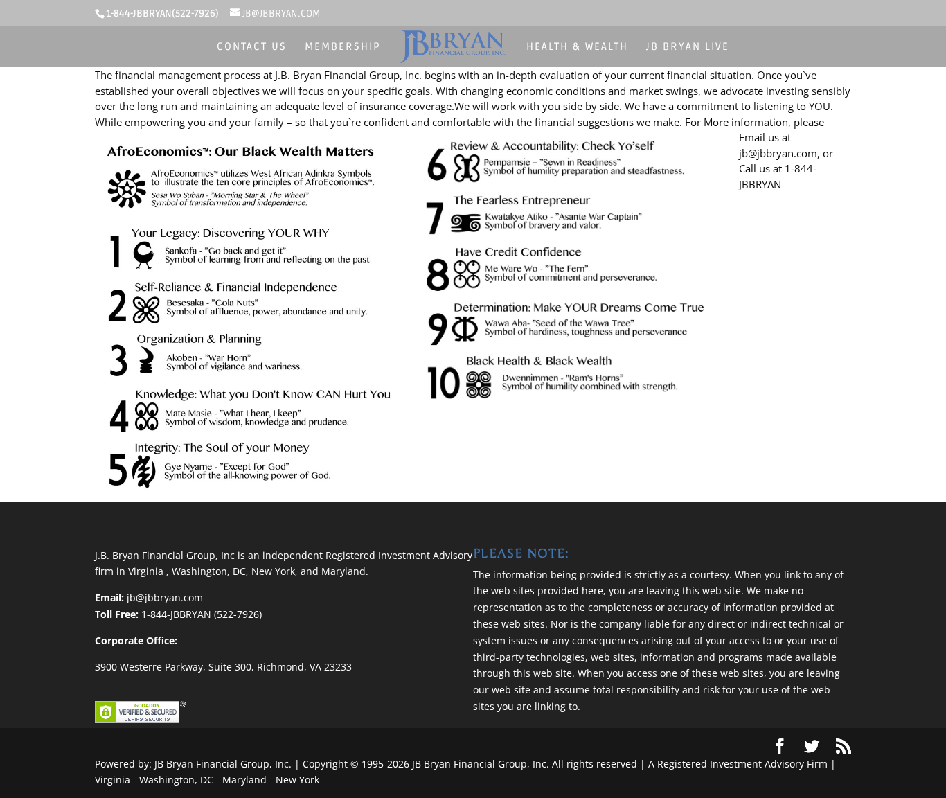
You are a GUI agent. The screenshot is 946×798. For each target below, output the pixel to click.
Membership (343, 47)
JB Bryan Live (687, 47)
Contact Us (252, 47)
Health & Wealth (577, 47)
